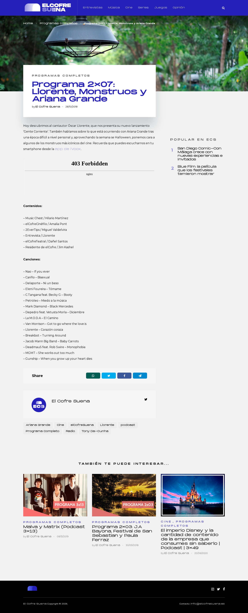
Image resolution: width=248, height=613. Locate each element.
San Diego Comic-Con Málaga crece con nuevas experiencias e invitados (200, 154)
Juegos (160, 7)
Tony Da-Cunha (95, 431)
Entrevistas (93, 7)
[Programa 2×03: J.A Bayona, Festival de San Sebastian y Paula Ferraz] (124, 495)
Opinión (179, 7)
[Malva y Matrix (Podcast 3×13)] (55, 495)
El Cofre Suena (47, 106)
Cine (129, 7)
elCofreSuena (82, 425)
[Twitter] (218, 589)
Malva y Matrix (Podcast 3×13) (54, 529)
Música (114, 7)
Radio (70, 431)
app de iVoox (68, 149)
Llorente (107, 425)
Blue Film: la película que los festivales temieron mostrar (197, 170)
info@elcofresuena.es (208, 604)
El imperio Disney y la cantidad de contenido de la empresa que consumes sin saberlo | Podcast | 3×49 (190, 539)
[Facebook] (224, 589)
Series (143, 7)
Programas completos (61, 75)
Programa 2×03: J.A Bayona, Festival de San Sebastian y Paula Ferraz (122, 533)
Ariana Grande (38, 425)
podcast (128, 425)
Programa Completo (42, 431)
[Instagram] (212, 589)
